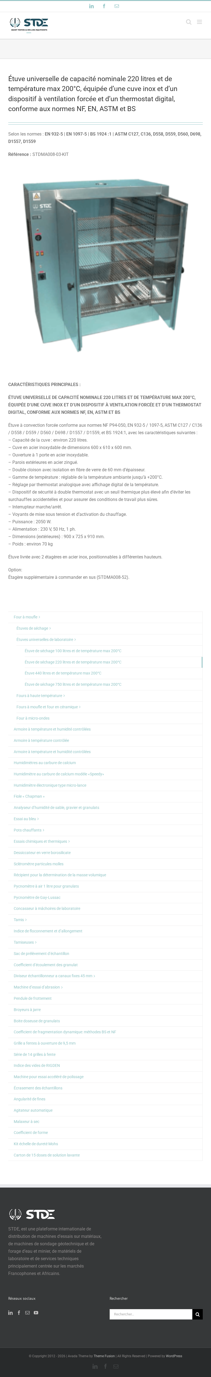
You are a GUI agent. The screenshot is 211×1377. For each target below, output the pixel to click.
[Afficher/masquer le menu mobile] (200, 22)
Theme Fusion (104, 1356)
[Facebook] (19, 1312)
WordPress (174, 1356)
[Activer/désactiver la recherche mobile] (188, 22)
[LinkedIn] (10, 1312)
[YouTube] (36, 1312)
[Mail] (27, 1312)
